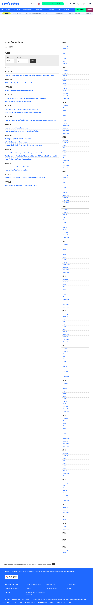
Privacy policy (50, 584)
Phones (8, 9)
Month (19, 57)
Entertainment (27, 9)
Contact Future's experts (33, 584)
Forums (89, 10)
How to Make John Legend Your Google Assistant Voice (25, 153)
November (66, 96)
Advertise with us (51, 588)
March (65, 51)
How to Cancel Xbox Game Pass (16, 128)
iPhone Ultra (17, 13)
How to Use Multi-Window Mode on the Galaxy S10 (23, 112)
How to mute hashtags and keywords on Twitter (22, 131)
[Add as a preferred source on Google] (11, 577)
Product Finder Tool (75, 13)
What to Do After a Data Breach (16, 142)
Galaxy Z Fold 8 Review (33, 13)
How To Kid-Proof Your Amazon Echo (18, 159)
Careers (28, 588)
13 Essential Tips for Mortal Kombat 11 (18, 83)
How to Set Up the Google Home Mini (18, 101)
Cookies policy (71, 584)
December (66, 98)
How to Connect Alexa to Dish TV (17, 167)
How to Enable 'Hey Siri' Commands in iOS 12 (21, 185)
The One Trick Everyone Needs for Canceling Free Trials (25, 178)
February (65, 48)
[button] (87, 4)
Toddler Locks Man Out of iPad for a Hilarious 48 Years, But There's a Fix (31, 156)
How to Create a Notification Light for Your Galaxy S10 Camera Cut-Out (30, 120)
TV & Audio (16, 9)
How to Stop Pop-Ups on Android (16, 170)
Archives (7, 592)
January (65, 46)
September (66, 90)
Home (59, 9)
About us (69, 588)
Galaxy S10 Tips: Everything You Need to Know (21, 109)
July (64, 61)
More (66, 9)
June (64, 58)
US (53, 564)
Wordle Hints (59, 13)
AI (45, 9)
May (64, 56)
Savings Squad (80, 10)
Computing (38, 9)
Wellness (51, 9)
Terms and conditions (11, 584)
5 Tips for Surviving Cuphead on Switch (19, 91)
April (64, 53)
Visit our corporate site (67, 571)
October (65, 93)
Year (8, 57)
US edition (42, 602)
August (65, 63)
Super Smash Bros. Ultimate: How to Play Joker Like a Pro (25, 98)
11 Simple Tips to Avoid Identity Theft (18, 139)
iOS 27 (48, 13)
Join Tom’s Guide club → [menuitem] (53, 4)
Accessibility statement (12, 588)
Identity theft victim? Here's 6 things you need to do (23, 145)
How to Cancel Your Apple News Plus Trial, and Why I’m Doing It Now (29, 75)
